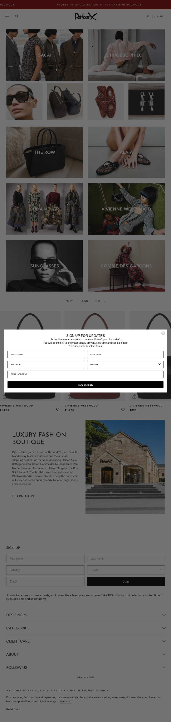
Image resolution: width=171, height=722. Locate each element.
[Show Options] (159, 364)
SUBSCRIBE (85, 384)
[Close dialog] (163, 333)
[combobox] (123, 364)
